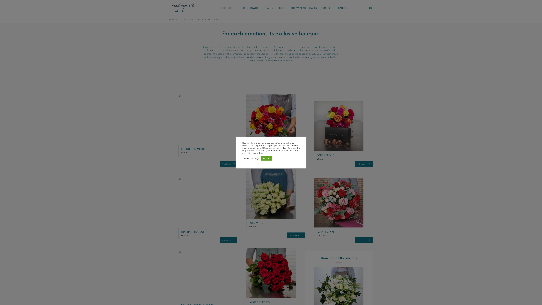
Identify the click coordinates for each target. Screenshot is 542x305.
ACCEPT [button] (266, 158)
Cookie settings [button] (251, 158)
